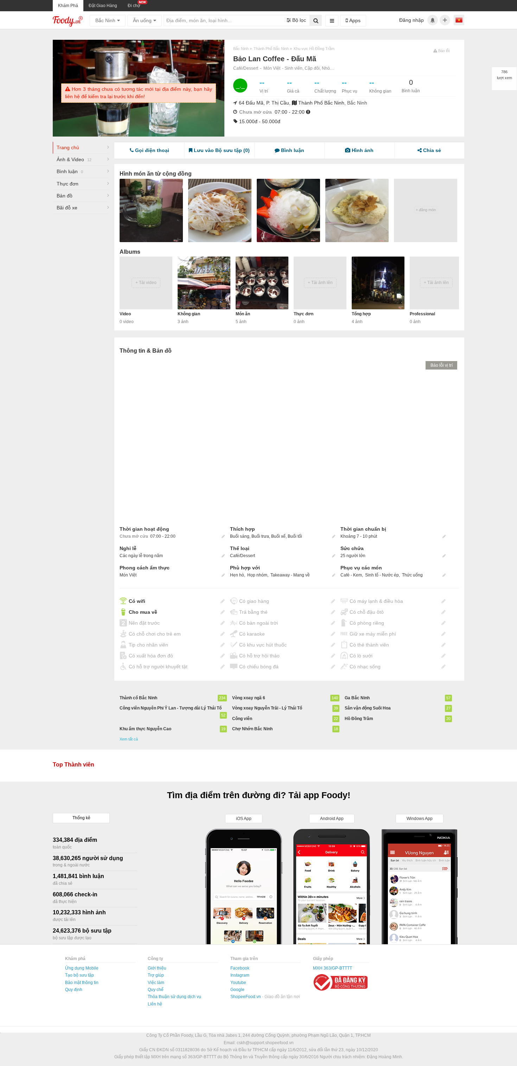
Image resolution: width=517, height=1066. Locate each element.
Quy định (73, 989)
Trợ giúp (156, 975)
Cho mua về (143, 612)
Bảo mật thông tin (81, 982)
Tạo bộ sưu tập (79, 975)
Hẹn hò (237, 575)
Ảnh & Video (74, 159)
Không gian (189, 313)
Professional (422, 313)
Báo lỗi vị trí (441, 365)
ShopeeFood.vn (246, 996)
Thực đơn (67, 184)
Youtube (238, 982)
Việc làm (156, 982)
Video (125, 313)
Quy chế (156, 989)
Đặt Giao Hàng (103, 5)
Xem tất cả (129, 739)
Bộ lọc (298, 20)
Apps (354, 20)
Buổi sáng (239, 536)
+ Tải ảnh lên (320, 282)
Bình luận (70, 171)
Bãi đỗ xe (67, 207)
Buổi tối (295, 536)
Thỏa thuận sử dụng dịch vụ (174, 996)
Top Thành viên (73, 765)
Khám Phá (68, 5)
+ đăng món (426, 210)
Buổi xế (278, 536)
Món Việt (271, 68)
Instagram (239, 975)
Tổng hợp (361, 313)
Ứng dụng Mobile (81, 968)
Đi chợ (134, 5)
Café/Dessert (245, 68)
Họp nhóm (257, 575)
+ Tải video (146, 282)
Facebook (239, 968)
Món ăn (243, 313)
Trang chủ (68, 147)
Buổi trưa (260, 536)
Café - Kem (351, 575)
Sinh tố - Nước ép (382, 575)
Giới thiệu (157, 968)
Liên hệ (155, 1004)
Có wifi (137, 601)
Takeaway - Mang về (290, 575)
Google (237, 989)
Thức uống (412, 575)
